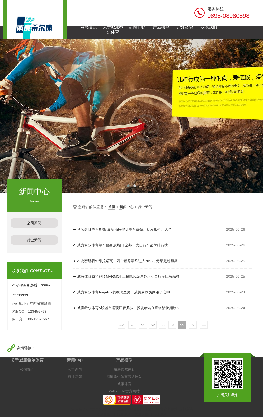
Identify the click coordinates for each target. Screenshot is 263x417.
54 (172, 325)
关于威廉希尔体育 (27, 360)
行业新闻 (145, 207)
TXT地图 (160, 414)
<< (121, 325)
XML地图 (142, 414)
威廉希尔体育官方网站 (124, 377)
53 (163, 325)
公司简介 (27, 369)
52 (153, 325)
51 (143, 325)
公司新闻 (75, 369)
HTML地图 (122, 414)
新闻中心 (126, 207)
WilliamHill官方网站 (124, 391)
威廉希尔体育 (124, 369)
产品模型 (124, 360)
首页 (111, 207)
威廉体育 (124, 384)
